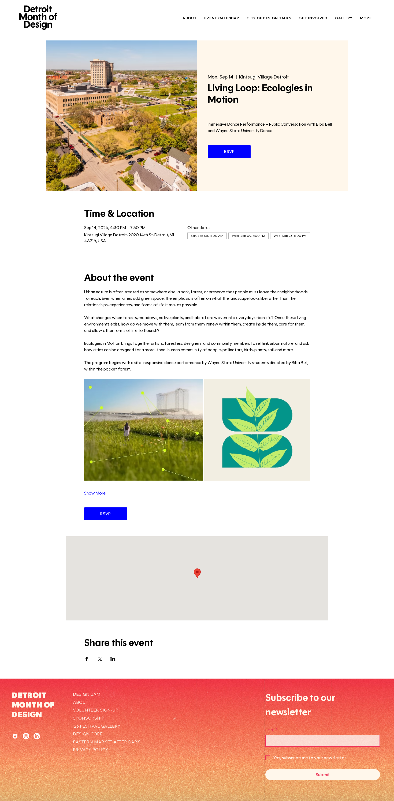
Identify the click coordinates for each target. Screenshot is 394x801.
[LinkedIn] (37, 736)
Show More (95, 493)
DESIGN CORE (88, 733)
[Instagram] (26, 736)
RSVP (229, 151)
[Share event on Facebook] (86, 659)
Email (271, 730)
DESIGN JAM (87, 694)
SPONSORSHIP (88, 718)
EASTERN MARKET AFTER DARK (106, 741)
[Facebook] (15, 736)
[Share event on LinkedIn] (113, 659)
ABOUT (80, 702)
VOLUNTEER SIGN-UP (95, 710)
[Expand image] (143, 430)
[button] (313, 18)
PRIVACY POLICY (90, 749)
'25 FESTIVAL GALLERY (96, 726)
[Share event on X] (99, 659)
